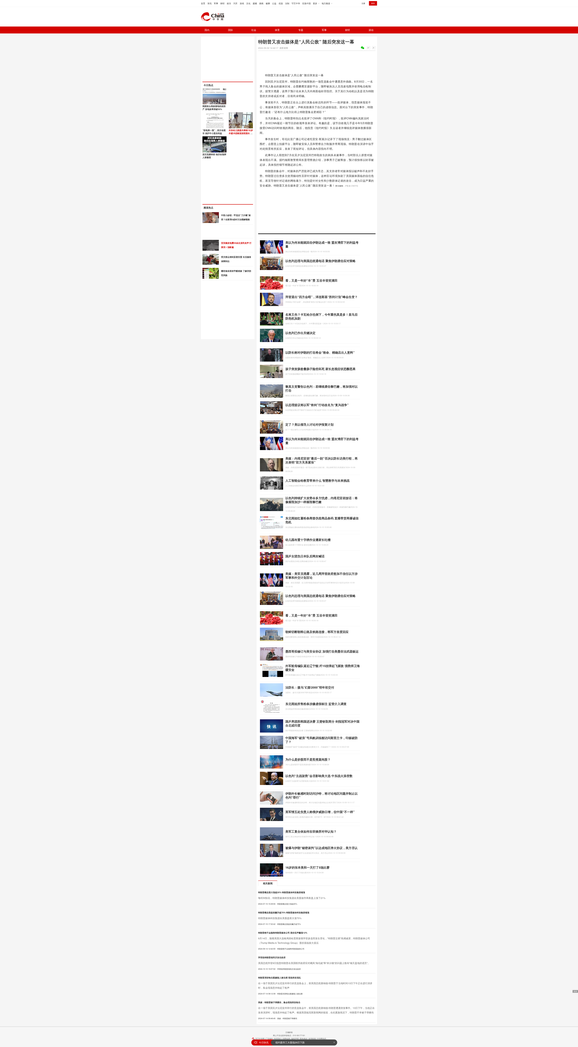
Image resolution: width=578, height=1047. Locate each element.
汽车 (235, 3)
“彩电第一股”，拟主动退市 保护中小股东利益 (214, 132)
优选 (281, 3)
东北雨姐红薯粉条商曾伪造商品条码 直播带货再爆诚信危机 (322, 520)
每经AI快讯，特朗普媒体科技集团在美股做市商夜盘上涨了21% (291, 898)
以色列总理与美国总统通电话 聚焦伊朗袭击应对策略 (320, 261)
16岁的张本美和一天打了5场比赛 (307, 867)
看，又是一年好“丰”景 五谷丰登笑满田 (311, 280)
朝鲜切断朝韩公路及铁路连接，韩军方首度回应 (317, 631)
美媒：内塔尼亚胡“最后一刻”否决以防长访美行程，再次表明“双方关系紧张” (321, 460)
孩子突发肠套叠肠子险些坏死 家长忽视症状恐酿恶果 (320, 369)
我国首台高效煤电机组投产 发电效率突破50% (214, 108)
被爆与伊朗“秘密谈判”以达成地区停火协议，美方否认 (321, 848)
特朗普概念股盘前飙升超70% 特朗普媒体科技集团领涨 (283, 912)
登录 (373, 3)
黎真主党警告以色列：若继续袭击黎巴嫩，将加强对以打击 (321, 388)
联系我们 (277, 1038)
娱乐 (229, 3)
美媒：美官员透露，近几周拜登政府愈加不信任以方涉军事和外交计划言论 (321, 575)
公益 (274, 3)
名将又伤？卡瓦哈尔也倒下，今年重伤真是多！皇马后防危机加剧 (321, 316)
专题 (300, 30)
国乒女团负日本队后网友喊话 (305, 556)
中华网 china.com (214, 17)
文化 (248, 3)
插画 (261, 3)
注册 (363, 3)
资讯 (209, 3)
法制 (287, 3)
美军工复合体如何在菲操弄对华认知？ (311, 831)
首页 (203, 3)
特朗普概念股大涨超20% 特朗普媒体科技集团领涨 (281, 892)
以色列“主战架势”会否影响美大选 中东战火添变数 (319, 776)
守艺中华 (296, 3)
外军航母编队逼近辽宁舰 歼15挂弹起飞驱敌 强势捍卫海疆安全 (322, 668)
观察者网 (284, 47)
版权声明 (295, 1038)
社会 (253, 30)
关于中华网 (259, 1038)
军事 (216, 3)
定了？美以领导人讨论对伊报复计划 (309, 424)
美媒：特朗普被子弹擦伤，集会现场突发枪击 (279, 1002)
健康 (268, 3)
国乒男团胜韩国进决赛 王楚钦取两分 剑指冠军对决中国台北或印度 (322, 723)
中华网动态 (321, 1038)
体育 (277, 30)
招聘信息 (286, 1038)
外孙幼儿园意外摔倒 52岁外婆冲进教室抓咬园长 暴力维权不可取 (241, 133)
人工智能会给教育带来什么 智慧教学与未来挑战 (317, 480)
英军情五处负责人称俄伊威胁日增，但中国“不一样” (320, 812)
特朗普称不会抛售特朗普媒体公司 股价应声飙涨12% (282, 932)
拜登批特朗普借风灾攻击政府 (272, 957)
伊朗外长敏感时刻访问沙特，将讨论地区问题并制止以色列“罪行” (321, 795)
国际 (230, 30)
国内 (207, 30)
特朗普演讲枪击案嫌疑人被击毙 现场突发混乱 (279, 977)
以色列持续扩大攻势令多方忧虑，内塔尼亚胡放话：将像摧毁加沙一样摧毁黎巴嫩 (321, 500)
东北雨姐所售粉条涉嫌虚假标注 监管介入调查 (315, 704)
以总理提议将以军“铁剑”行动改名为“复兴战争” (317, 405)
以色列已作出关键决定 (300, 333)
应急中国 (306, 3)
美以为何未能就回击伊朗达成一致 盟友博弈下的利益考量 (322, 244)
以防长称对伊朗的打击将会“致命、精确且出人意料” (320, 352)
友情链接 (312, 1038)
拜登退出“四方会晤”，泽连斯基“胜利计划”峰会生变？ (321, 297)
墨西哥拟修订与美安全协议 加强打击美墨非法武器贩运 (322, 651)
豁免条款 (303, 1038)
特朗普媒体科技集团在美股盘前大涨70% (279, 918)
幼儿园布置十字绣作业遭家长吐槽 (308, 539)
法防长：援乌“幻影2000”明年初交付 (309, 687)
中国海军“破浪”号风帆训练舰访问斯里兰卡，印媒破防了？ (321, 740)
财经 (222, 3)
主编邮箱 (289, 1032)
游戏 (242, 3)
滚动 (371, 30)
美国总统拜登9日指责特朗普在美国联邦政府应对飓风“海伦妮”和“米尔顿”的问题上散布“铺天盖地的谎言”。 (314, 963)
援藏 (255, 3)
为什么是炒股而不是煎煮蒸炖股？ (308, 759)
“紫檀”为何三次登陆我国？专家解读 (294, 1042)
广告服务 (269, 1038)
